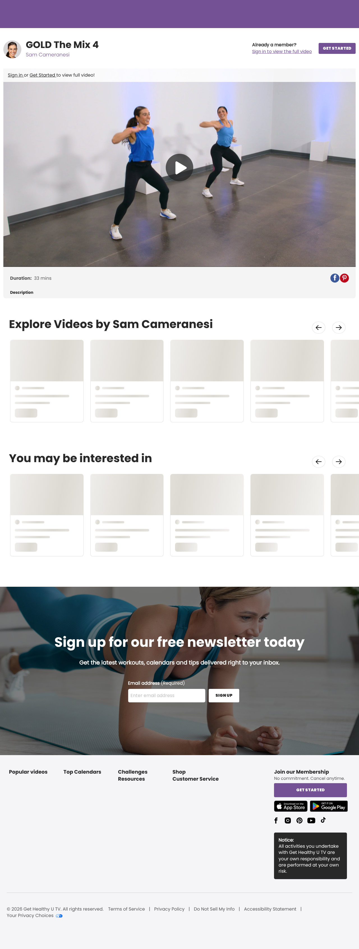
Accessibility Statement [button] (270, 909)
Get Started (43, 75)
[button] (282, 48)
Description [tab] (21, 292)
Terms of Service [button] (126, 909)
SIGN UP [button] (224, 695)
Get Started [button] (310, 790)
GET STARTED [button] (337, 48)
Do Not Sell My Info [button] (214, 909)
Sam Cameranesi (48, 54)
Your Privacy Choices (30, 916)
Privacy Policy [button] (169, 909)
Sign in (16, 75)
